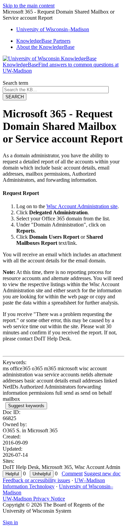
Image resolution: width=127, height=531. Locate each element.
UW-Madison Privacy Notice (34, 498)
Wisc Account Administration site (82, 206)
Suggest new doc (102, 473)
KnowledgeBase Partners (43, 41)
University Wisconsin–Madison (52, 29)
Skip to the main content (29, 5)
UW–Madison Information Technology (54, 483)
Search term (15, 83)
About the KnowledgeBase (45, 47)
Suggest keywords (26, 405)
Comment (72, 473)
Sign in (10, 522)
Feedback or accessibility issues (36, 480)
